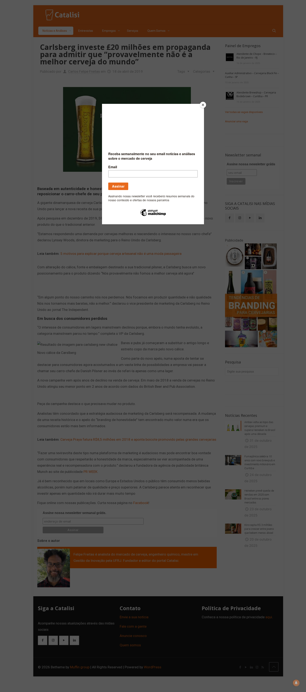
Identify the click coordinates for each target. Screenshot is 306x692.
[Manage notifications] (296, 683)
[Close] (203, 105)
